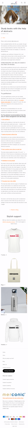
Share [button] (4, 37)
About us (5, 364)
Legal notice (14, 426)
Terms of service (14, 424)
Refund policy (21, 421)
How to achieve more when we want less (11, 149)
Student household (7, 382)
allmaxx (8, 421)
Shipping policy (21, 424)
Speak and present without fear (9, 134)
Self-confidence (6, 119)
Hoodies (3, 344)
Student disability (7, 385)
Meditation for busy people (8, 160)
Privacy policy (7, 424)
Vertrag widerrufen (8, 370)
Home (4, 352)
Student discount (7, 367)
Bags (2, 285)
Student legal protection (8, 379)
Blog (4, 361)
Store (4, 355)
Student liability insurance (9, 388)
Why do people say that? (8, 358)
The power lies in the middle (9, 181)
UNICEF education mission (9, 222)
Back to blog (14, 210)
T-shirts (3, 255)
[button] (2, 2)
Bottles (3, 315)
